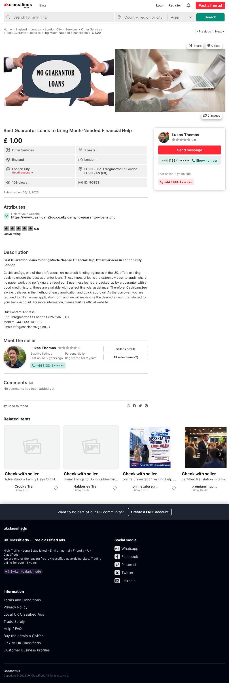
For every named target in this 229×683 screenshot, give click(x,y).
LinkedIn (128, 580)
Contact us (12, 671)
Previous (204, 31)
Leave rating (12, 234)
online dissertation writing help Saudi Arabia (150, 479)
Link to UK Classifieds (22, 643)
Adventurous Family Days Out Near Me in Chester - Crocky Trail (32, 479)
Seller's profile (126, 349)
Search (210, 17)
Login (160, 5)
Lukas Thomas (43, 348)
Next (219, 31)
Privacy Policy (16, 607)
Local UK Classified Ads (24, 614)
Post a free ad (210, 5)
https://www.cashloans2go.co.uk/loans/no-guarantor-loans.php (63, 217)
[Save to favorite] (55, 488)
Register (175, 5)
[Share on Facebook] (134, 406)
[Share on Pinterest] (146, 406)
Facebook (129, 556)
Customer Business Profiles (27, 650)
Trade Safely (14, 621)
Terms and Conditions (22, 600)
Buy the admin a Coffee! (24, 636)
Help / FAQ (13, 628)
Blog (42, 5)
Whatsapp (129, 548)
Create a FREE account (150, 512)
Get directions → (22, 172)
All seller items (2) (125, 357)
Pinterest (128, 564)
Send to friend (17, 406)
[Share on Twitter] (140, 406)
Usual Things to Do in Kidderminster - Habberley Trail (91, 479)
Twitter (127, 572)
